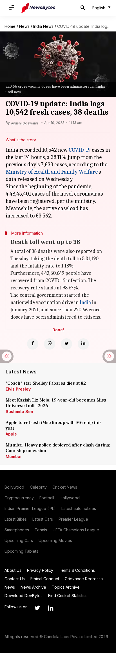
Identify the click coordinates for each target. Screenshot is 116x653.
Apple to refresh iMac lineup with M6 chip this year (54, 425)
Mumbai (13, 456)
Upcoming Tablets (21, 551)
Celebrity (38, 487)
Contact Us (15, 578)
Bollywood (14, 487)
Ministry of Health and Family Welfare (51, 172)
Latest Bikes (16, 519)
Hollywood (70, 497)
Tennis (41, 529)
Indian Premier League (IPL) (30, 508)
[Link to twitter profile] (37, 608)
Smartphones (17, 529)
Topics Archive (66, 587)
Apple (11, 434)
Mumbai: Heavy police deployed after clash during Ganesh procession (58, 448)
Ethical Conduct (44, 578)
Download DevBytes (24, 595)
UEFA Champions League (76, 529)
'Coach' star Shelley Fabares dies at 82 (46, 383)
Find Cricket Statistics (68, 595)
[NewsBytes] (38, 8)
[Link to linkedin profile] (50, 608)
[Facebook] (32, 344)
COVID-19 (80, 150)
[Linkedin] (83, 344)
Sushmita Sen (19, 411)
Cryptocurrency (19, 497)
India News (43, 26)
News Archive (33, 587)
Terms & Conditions (77, 570)
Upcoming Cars (19, 540)
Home (10, 26)
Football (46, 497)
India (85, 302)
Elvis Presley (18, 389)
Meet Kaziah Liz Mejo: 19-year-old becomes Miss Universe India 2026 (56, 403)
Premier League (73, 519)
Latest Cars (42, 519)
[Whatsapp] (49, 344)
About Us (13, 570)
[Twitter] (66, 344)
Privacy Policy (40, 570)
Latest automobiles (78, 508)
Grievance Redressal (84, 578)
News (24, 26)
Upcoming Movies (55, 540)
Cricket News (64, 487)
